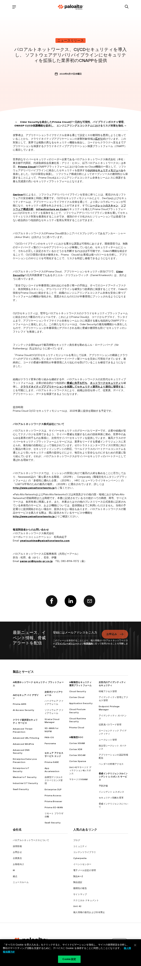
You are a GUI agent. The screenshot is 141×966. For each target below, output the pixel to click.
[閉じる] (135, 945)
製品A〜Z (78, 876)
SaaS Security (21, 789)
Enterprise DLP (53, 789)
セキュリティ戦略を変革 (111, 797)
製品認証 (77, 882)
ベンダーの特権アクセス (111, 764)
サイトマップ (80, 894)
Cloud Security (77, 691)
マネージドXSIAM (78, 779)
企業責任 (17, 858)
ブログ (76, 840)
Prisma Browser (53, 801)
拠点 (15, 876)
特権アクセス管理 (108, 691)
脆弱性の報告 (80, 888)
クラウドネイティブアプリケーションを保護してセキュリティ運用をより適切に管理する (72, 386)
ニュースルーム (21, 882)
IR (14, 870)
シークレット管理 (108, 740)
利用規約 (88, 643)
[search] (127, 7)
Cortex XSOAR (77, 755)
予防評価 (103, 786)
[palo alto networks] (70, 7)
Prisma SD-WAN (54, 807)
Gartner (18, 194)
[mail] (89, 601)
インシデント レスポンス (111, 792)
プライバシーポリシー (66, 643)
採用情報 (17, 846)
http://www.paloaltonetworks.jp (34, 487)
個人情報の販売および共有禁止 (89, 912)
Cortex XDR (75, 749)
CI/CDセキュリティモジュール (105, 170)
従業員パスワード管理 (110, 724)
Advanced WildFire (23, 744)
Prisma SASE (52, 762)
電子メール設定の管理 (84, 870)
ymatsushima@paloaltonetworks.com (45, 540)
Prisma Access (53, 795)
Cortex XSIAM (77, 743)
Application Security (80, 703)
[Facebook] (51, 601)
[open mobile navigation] (14, 7)
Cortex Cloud (76, 697)
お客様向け (18, 864)
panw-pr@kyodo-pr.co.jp (36, 561)
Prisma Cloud (26, 166)
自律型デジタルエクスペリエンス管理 (54, 780)
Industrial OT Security (25, 783)
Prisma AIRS (19, 704)
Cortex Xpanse (77, 761)
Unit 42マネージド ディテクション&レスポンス (80, 770)
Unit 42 (77, 906)
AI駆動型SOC (76, 737)
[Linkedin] (70, 601)
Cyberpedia (79, 858)
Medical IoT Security (24, 777)
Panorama (50, 743)
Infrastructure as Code (51, 209)
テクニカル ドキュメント (86, 900)
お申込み (111, 634)
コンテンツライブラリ (84, 852)
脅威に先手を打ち (77, 382)
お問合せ (17, 852)
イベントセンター (82, 864)
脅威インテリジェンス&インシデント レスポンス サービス (113, 776)
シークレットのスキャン (104, 205)
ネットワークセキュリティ (105, 382)
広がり (99, 138)
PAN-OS (49, 737)
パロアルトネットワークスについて (31, 840)
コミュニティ (80, 846)
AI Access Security (23, 710)
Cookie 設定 (69, 959)
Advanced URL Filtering (26, 738)
